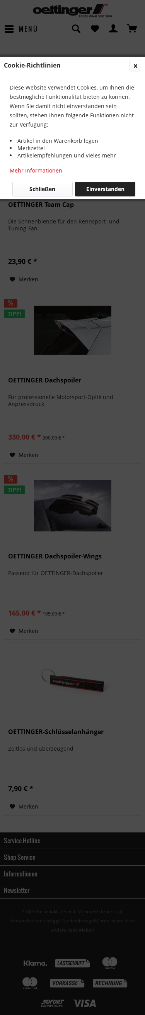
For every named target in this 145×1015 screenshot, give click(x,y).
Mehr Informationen (36, 170)
